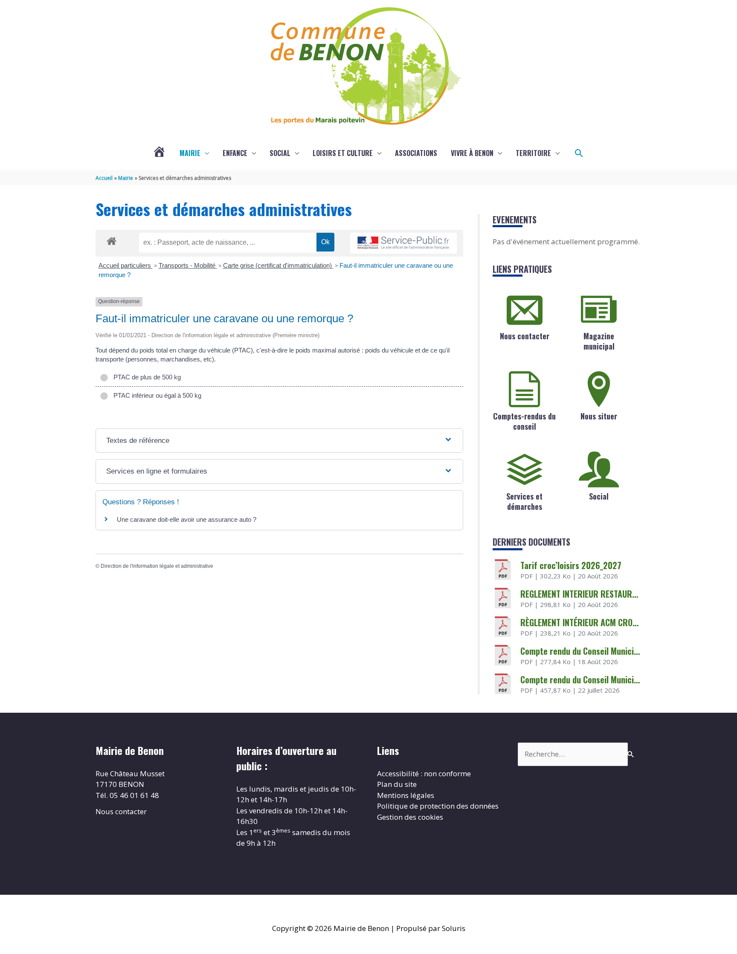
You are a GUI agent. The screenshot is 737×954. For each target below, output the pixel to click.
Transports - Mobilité (188, 265)
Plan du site (397, 784)
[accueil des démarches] (111, 239)
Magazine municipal (599, 340)
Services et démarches (524, 501)
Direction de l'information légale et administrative (157, 566)
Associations (416, 153)
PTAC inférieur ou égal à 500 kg (155, 395)
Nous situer (598, 416)
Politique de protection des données (438, 806)
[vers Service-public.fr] (403, 243)
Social (280, 153)
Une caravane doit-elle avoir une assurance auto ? (186, 519)
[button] (579, 153)
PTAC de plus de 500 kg (145, 377)
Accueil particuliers (126, 265)
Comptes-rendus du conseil (524, 421)
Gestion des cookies (410, 817)
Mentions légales (405, 795)
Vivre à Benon (472, 153)
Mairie (190, 153)
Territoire (533, 153)
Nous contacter (524, 335)
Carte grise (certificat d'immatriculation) (278, 265)
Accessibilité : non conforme (424, 773)
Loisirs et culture (343, 153)
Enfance (235, 153)
